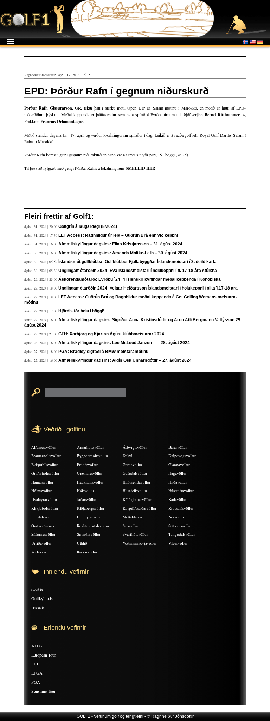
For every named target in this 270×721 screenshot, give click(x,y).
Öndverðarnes (42, 525)
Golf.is (37, 589)
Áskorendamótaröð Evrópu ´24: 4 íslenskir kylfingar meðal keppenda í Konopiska (139, 279)
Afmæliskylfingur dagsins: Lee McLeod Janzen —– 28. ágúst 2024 (124, 342)
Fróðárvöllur (87, 464)
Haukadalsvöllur (90, 482)
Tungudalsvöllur (181, 534)
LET (35, 663)
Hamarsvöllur (42, 482)
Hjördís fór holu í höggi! (81, 311)
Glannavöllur (179, 464)
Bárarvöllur (177, 447)
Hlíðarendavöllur (136, 482)
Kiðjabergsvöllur (90, 508)
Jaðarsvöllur (87, 499)
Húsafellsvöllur (135, 490)
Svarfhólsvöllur (135, 534)
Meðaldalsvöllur (136, 517)
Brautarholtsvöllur (46, 455)
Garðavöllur (132, 464)
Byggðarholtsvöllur (92, 455)
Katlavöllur (177, 499)
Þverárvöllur (87, 551)
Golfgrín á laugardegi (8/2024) (87, 226)
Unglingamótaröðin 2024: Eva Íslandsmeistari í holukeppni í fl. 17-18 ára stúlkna (137, 270)
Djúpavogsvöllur (182, 455)
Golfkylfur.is (42, 598)
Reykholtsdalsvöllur (93, 525)
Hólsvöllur (85, 490)
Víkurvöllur (178, 543)
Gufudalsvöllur (135, 473)
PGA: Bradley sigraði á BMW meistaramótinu (103, 351)
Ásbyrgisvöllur (135, 447)
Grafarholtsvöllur (45, 473)
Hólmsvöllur (41, 490)
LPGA (37, 673)
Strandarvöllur (89, 534)
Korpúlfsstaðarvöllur (139, 508)
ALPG (37, 645)
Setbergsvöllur (180, 525)
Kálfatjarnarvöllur (137, 499)
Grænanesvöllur (90, 473)
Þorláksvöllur (42, 551)
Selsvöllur (131, 525)
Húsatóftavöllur (181, 490)
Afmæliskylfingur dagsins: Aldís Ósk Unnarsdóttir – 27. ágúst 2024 (125, 360)
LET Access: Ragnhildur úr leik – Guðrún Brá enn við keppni (118, 235)
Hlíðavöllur (177, 482)
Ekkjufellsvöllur (44, 464)
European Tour (43, 655)
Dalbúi (128, 455)
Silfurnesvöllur (43, 534)
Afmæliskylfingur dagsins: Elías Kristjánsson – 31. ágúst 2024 (120, 244)
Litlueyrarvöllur (90, 517)
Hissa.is (38, 607)
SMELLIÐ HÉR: (142, 168)
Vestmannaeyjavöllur (140, 543)
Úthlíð (82, 543)
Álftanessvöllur (43, 447)
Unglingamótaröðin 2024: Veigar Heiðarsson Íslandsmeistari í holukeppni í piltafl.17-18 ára (148, 288)
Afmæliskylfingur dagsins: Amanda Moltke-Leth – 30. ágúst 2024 (122, 252)
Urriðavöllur (41, 543)
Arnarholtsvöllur (90, 447)
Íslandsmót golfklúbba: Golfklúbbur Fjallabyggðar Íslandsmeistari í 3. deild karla (137, 261)
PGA (35, 682)
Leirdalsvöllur (42, 517)
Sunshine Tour (43, 691)
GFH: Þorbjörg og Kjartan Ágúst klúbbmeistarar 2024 (111, 333)
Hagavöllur (177, 473)
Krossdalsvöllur (181, 508)
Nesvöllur (176, 517)
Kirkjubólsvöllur (44, 508)
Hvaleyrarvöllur (44, 499)
